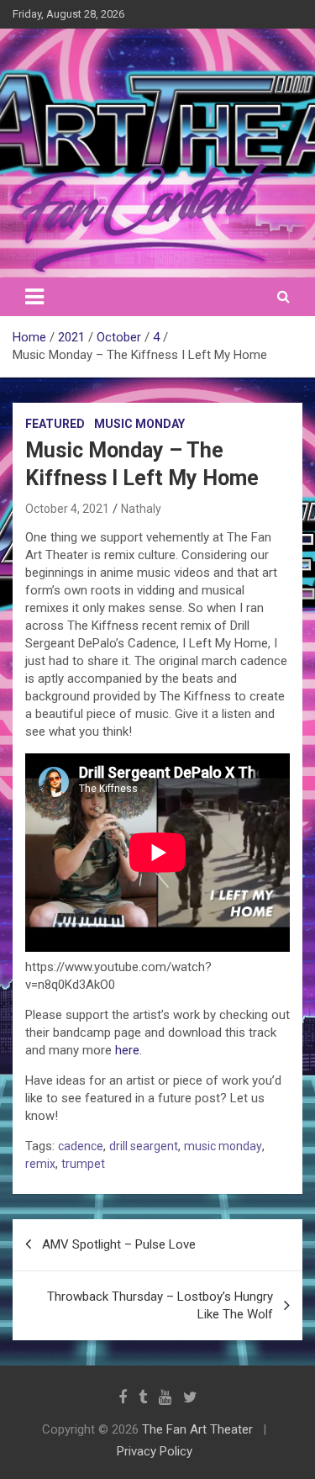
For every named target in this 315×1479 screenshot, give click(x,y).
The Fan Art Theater (197, 1429)
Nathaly (141, 508)
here (127, 1050)
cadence (80, 1146)
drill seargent (143, 1146)
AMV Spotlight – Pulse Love (119, 1244)
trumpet (83, 1163)
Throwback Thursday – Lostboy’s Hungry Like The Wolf (160, 1305)
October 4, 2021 (67, 508)
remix (40, 1163)
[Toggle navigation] (34, 296)
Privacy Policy (154, 1451)
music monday (223, 1146)
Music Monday (139, 423)
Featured (55, 423)
